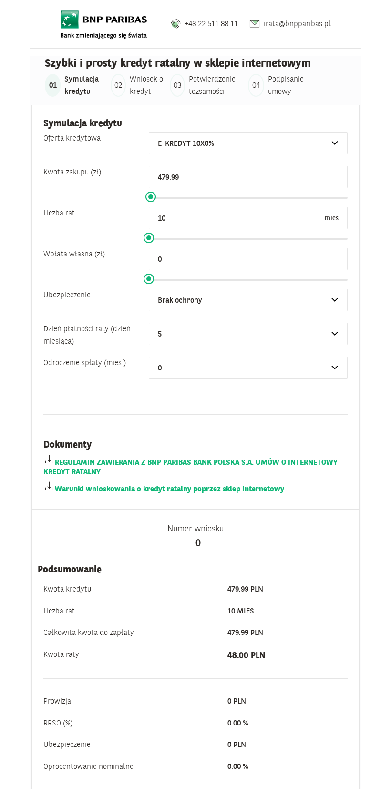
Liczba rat (59, 212)
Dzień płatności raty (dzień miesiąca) (87, 335)
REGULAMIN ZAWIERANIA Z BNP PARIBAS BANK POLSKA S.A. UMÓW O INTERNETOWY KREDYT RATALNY (190, 466)
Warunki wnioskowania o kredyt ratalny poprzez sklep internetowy (169, 488)
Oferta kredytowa (72, 138)
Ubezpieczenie (67, 294)
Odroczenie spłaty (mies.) (84, 362)
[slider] (150, 197)
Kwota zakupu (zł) (72, 171)
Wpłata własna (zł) (74, 253)
